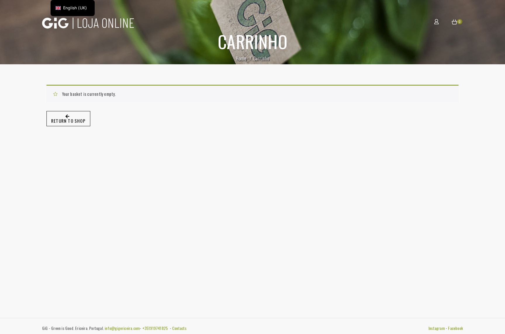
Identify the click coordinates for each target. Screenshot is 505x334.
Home (241, 58)
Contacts (179, 328)
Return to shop (68, 120)
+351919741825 (155, 328)
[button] (454, 22)
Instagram (436, 328)
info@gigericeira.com (122, 328)
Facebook (455, 328)
